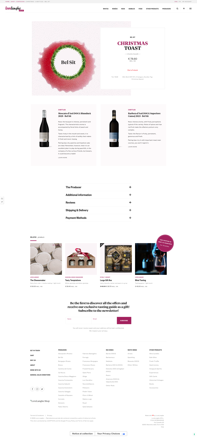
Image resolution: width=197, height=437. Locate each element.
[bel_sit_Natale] (81, 58)
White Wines (132, 350)
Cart (32, 355)
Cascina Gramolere (65, 388)
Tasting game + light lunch (143, 283)
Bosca (60, 365)
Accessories (153, 388)
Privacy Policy (70, 421)
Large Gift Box (106, 280)
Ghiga (85, 376)
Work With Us (35, 370)
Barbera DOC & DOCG (114, 365)
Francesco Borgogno (90, 361)
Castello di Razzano (65, 395)
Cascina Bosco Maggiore (74, 277)
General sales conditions (40, 375)
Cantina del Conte (64, 369)
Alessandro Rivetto (65, 354)
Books (151, 384)
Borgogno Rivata (64, 361)
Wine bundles (154, 354)
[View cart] (184, 9)
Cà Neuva (61, 373)
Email (95, 319)
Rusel (85, 403)
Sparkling (131, 357)
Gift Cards (153, 376)
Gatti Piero (87, 373)
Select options (72, 290)
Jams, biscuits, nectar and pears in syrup (113, 283)
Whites (105, 9)
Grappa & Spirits (155, 369)
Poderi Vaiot (87, 391)
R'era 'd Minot (105, 277)
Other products (152, 9)
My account (187, 1)
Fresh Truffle (154, 361)
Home (7, 1)
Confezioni (20, 1)
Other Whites (133, 365)
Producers (166, 9)
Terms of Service (83, 421)
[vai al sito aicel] (40, 404)
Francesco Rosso (89, 365)
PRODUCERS (62, 350)
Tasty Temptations (73, 280)
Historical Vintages (156, 380)
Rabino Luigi (87, 399)
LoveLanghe (34, 277)
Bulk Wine (153, 357)
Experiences (153, 373)
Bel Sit (60, 357)
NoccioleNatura (88, 384)
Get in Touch (35, 350)
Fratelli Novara (88, 369)
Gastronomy (154, 365)
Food (140, 9)
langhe (13, 8)
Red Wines (110, 350)
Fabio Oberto (63, 407)
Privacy (49, 415)
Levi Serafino (87, 380)
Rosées (115, 9)
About (32, 365)
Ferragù (86, 357)
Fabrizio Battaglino (90, 354)
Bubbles (132, 9)
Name (69, 319)
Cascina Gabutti (64, 384)
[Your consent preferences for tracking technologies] (194, 434)
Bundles (146, 77)
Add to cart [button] (36, 290)
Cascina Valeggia (64, 391)
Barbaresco (110, 357)
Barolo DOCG (111, 354)
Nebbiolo (109, 361)
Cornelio (61, 399)
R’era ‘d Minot (88, 395)
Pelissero (86, 388)
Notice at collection (82, 433)
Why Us (33, 360)
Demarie (61, 403)
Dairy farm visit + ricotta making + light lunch (45, 283)
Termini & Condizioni (37, 415)
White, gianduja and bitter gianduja (76, 283)
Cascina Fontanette (65, 380)
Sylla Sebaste (87, 407)
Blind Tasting (140, 280)
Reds (123, 9)
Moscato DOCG (133, 361)
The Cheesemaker (37, 280)
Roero (108, 375)
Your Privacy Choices (108, 433)
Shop (13, 1)
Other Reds (110, 385)
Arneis (130, 354)
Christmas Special (138, 79)
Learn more (62, 157)
